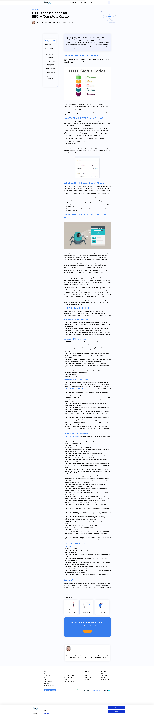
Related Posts (49, 83)
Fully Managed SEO (68, 677)
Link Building (73, 2)
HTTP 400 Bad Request (72, 436)
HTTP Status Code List (50, 57)
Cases (80, 2)
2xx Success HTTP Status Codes (50, 65)
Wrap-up (47, 81)
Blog (85, 2)
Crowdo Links (47, 675)
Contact (103, 673)
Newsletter (87, 679)
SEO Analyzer (88, 677)
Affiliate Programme (105, 679)
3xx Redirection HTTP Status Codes (50, 69)
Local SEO (66, 679)
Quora (45, 677)
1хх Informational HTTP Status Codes (50, 60)
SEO (65, 2)
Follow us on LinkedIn (51, 690)
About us (103, 677)
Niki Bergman (68, 652)
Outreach (46, 673)
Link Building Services (49, 685)
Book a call (87, 631)
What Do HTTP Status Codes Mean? (50, 49)
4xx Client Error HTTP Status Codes (50, 73)
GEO (65, 673)
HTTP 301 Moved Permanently (74, 388)
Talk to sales (104, 675)
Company (91, 2)
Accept (116, 707)
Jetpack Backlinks (48, 681)
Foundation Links (47, 683)
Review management (69, 681)
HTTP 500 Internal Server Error (74, 547)
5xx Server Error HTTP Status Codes (50, 77)
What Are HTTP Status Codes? (50, 41)
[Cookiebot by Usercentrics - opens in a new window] (35, 714)
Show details (46, 713)
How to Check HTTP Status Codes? (49, 45)
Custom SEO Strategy (69, 675)
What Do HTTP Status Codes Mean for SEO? (50, 53)
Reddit (45, 679)
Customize (116, 711)
